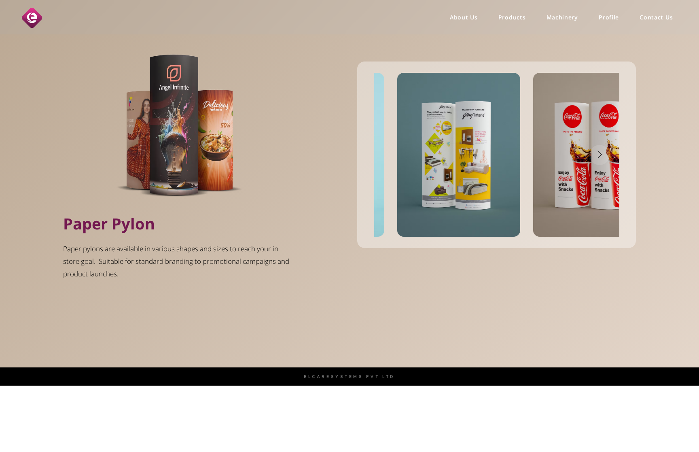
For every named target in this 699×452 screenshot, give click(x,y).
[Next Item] (599, 155)
